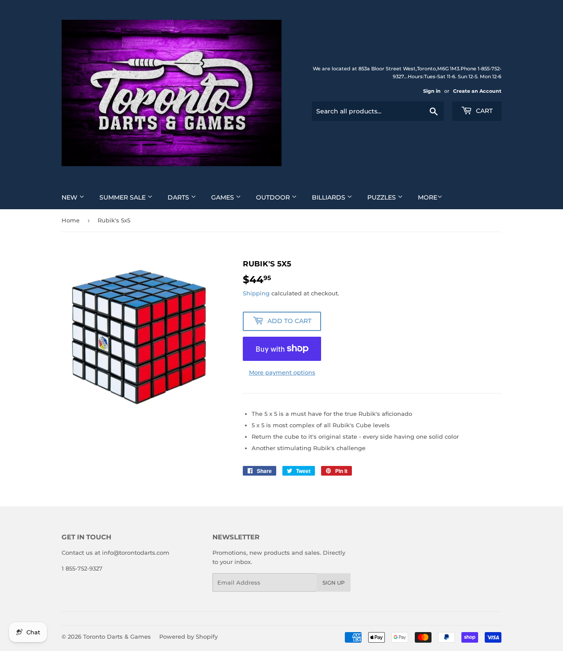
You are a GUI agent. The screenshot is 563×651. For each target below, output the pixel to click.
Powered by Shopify (188, 636)
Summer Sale (123, 197)
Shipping (256, 293)
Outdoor (274, 197)
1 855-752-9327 (82, 568)
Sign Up (333, 582)
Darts (179, 197)
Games (223, 197)
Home (71, 220)
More (427, 197)
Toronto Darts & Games (117, 636)
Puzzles (382, 197)
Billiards (329, 197)
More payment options (282, 372)
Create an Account (477, 91)
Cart (483, 111)
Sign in (432, 91)
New (70, 197)
